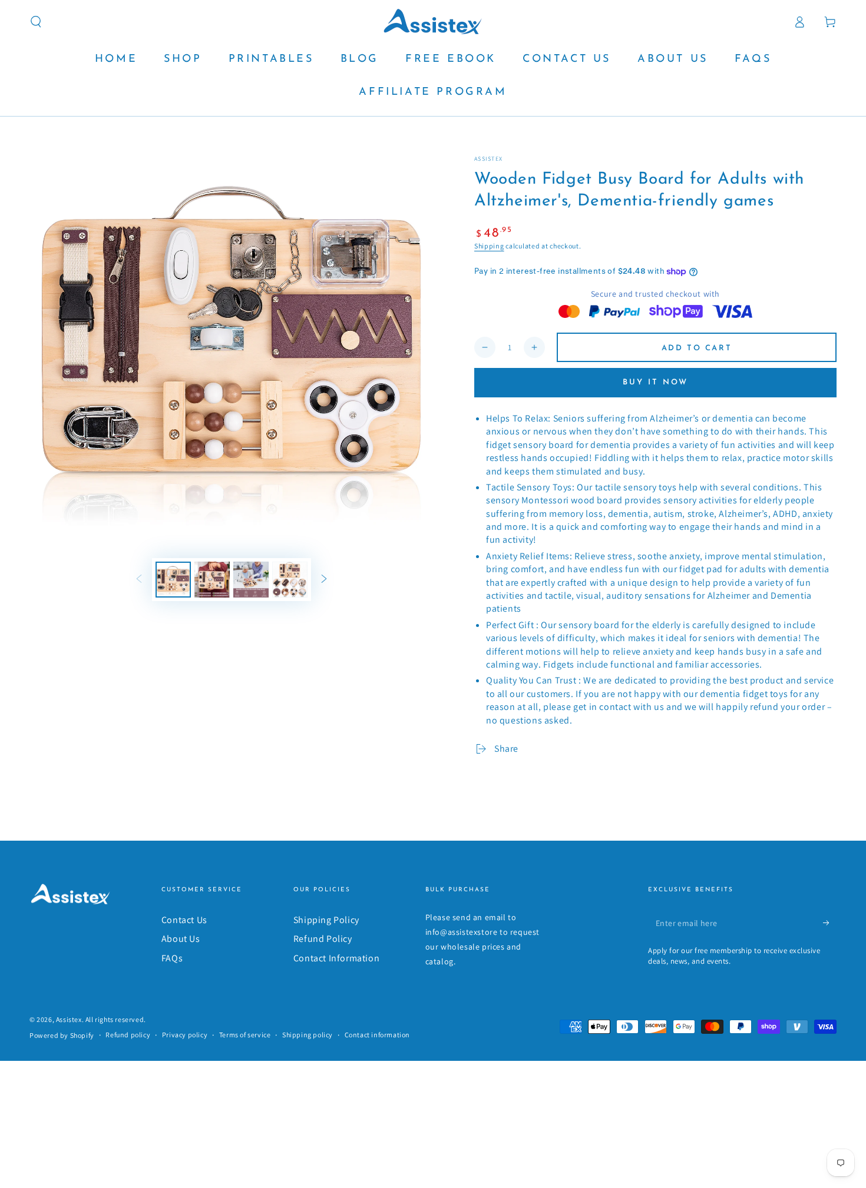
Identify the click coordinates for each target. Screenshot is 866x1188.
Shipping (489, 245)
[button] (36, 22)
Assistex (488, 158)
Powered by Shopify (61, 1035)
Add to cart (697, 348)
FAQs (172, 958)
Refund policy (127, 1034)
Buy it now (655, 382)
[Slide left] (139, 580)
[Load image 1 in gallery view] (173, 580)
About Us (180, 939)
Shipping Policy (326, 920)
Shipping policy (307, 1034)
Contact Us (184, 920)
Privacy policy (184, 1034)
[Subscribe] (830, 923)
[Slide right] (324, 580)
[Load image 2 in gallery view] (212, 580)
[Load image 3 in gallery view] (251, 580)
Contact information (377, 1034)
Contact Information (336, 958)
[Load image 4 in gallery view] (290, 580)
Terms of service (245, 1034)
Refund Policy (322, 939)
